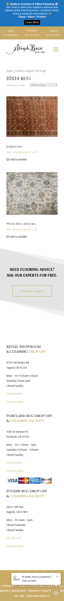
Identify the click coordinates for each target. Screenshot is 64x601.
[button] (16, 159)
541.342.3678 (14, 538)
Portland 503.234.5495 (32, 33)
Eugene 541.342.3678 (53, 33)
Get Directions (14, 402)
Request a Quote (32, 291)
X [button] (62, 3)
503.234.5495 (14, 462)
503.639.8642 (14, 393)
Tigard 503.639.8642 (10, 33)
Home (9, 70)
